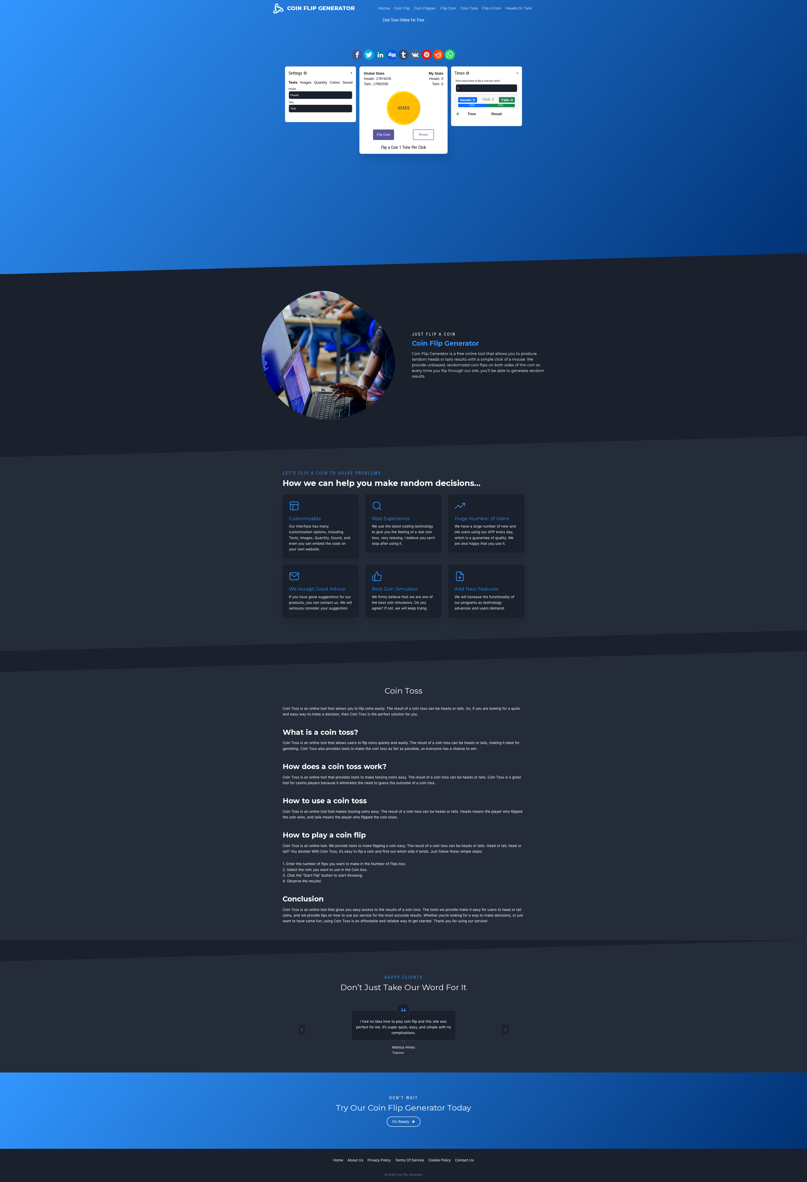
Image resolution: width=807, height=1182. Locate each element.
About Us (355, 1160)
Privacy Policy (379, 1160)
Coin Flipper (425, 8)
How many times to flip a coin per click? (478, 80)
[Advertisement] (403, 34)
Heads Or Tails (519, 8)
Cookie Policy (439, 1160)
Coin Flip (402, 8)
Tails (291, 102)
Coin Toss (469, 8)
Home (384, 8)
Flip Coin (448, 8)
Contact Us (464, 1160)
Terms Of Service (409, 1160)
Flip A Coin (491, 8)
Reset (423, 134)
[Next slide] (505, 1030)
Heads (292, 88)
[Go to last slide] (301, 1030)
